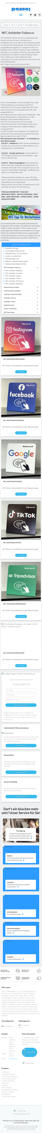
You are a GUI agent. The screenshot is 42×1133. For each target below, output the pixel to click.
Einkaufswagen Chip (12, 259)
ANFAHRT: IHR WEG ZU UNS (25, 971)
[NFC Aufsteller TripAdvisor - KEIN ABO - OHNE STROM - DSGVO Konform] (21, 581)
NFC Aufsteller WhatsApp (14, 284)
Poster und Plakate (10, 308)
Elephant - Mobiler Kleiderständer (16, 261)
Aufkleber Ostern (10, 301)
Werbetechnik (6, 1094)
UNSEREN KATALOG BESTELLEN (6, 978)
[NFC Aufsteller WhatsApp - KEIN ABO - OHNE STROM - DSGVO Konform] (21, 636)
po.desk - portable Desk (13, 256)
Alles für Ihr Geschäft (16, 25)
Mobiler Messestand (8, 1081)
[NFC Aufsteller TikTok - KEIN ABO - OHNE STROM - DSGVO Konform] (21, 520)
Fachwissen (26, 3)
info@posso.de (13, 1058)
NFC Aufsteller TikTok (12, 278)
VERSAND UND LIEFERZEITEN (25, 978)
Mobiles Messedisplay (9, 1079)
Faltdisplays (5, 1072)
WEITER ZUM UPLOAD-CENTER (5, 971)
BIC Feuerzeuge (9, 312)
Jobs (35, 3)
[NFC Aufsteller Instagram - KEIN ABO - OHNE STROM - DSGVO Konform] (21, 336)
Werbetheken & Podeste (10, 1090)
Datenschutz (22, 1114)
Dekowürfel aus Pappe (11, 287)
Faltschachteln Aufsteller (12, 291)
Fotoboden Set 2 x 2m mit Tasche (16, 253)
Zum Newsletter (31, 1052)
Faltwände (5, 1083)
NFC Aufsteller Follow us (12, 267)
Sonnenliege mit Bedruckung (14, 251)
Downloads (19, 3)
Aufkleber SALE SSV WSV (13, 294)
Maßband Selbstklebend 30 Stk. (15, 264)
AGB (28, 1114)
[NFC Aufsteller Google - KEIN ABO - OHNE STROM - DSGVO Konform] (21, 459)
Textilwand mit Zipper (9, 1096)
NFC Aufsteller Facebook (13, 273)
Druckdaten (13, 3)
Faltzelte (5, 1085)
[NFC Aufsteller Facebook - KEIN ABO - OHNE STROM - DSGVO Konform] (21, 398)
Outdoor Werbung (8, 1092)
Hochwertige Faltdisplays (10, 1076)
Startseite (5, 25)
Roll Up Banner (7, 1087)
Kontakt (31, 3)
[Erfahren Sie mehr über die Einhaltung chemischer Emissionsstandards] (31, 1063)
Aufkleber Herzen (10, 298)
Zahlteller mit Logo (11, 248)
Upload (7, 3)
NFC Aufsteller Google (13, 276)
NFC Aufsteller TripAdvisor (14, 281)
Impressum (15, 1114)
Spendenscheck (9, 305)
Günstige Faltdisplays (8, 1074)
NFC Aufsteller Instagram (14, 270)
